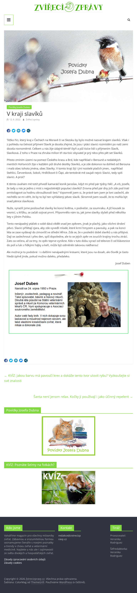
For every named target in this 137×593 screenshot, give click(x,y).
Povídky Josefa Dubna (19, 107)
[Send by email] (18, 130)
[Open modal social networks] (28, 130)
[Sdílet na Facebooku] (8, 130)
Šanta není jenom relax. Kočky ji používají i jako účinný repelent (83, 396)
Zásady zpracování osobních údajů (24, 559)
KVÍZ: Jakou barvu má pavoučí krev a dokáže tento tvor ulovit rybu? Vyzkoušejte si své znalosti (67, 378)
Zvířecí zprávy (33, 119)
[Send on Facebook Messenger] (23, 130)
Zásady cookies (13, 562)
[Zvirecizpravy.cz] (68, 4)
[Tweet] (13, 130)
